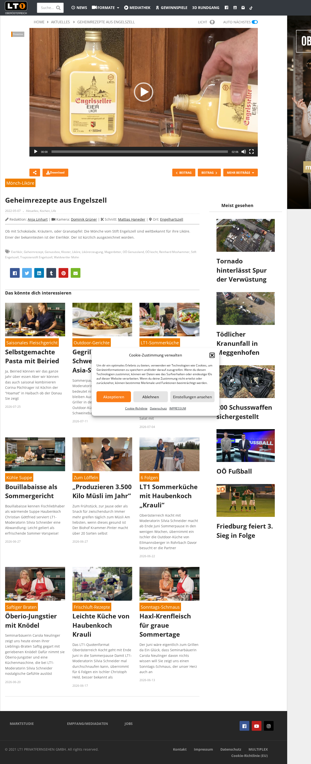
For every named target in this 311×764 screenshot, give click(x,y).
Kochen (45, 211)
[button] (212, 355)
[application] (143, 92)
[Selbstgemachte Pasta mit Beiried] (35, 320)
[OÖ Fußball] (245, 445)
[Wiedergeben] (35, 151)
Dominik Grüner (84, 219)
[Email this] (75, 273)
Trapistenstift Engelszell (36, 257)
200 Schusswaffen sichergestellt (244, 412)
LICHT (202, 22)
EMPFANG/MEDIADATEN (87, 723)
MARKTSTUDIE (22, 723)
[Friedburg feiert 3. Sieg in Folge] (245, 500)
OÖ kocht (151, 252)
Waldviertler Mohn (66, 257)
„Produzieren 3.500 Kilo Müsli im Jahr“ (102, 491)
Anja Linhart (38, 219)
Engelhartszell (171, 219)
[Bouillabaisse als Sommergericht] (35, 454)
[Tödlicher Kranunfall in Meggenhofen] (245, 308)
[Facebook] (244, 726)
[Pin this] (63, 273)
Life (53, 211)
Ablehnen (150, 396)
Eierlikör (16, 252)
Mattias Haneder (131, 219)
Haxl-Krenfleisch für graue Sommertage (165, 625)
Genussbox (52, 252)
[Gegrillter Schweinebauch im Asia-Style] (102, 320)
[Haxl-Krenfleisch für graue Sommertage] (169, 584)
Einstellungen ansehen (192, 396)
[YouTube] (256, 726)
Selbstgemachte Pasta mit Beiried (32, 356)
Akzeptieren (113, 396)
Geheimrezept (33, 252)
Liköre (76, 252)
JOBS (129, 723)
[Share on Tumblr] (51, 273)
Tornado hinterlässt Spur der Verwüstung (241, 270)
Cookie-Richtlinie (136, 408)
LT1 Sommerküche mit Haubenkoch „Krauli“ (168, 495)
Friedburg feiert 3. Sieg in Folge (244, 531)
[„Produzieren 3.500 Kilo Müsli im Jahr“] (102, 454)
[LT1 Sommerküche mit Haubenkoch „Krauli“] (169, 454)
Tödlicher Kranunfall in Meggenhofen (237, 343)
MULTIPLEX (258, 749)
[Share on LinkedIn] (39, 273)
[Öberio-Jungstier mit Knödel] (35, 584)
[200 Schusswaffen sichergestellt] (245, 381)
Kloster (66, 252)
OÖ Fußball (234, 471)
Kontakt (180, 749)
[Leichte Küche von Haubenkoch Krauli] (102, 584)
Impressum (203, 749)
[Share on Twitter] (27, 273)
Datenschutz (158, 408)
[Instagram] (269, 726)
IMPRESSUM (177, 408)
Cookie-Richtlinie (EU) (249, 755)
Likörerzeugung (92, 252)
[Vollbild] (251, 151)
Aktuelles (32, 211)
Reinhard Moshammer (174, 252)
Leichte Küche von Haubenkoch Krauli (101, 625)
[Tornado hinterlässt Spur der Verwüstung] (245, 235)
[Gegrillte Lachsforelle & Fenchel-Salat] (169, 320)
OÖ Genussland (133, 252)
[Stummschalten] (243, 151)
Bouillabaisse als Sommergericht (31, 491)
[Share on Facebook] (15, 273)
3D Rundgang (205, 7)
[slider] (140, 151)
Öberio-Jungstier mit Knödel (31, 621)
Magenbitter (112, 252)
